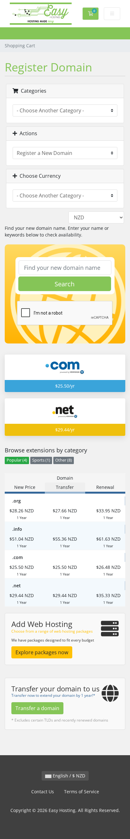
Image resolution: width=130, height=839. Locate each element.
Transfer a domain (37, 708)
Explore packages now (41, 652)
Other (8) (63, 460)
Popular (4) (17, 460)
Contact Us (42, 792)
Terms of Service (81, 792)
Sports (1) (41, 460)
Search (64, 284)
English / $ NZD (68, 776)
